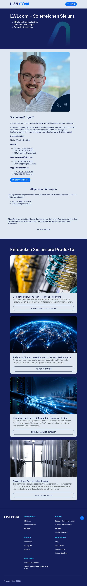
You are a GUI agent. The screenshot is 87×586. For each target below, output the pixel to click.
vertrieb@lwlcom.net (27, 153)
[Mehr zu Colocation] (43, 470)
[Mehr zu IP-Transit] (43, 345)
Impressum (59, 546)
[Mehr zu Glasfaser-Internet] (43, 407)
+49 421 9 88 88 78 (25, 161)
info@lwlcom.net (24, 204)
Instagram (28, 546)
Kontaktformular (16, 132)
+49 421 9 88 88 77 (25, 172)
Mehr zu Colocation (43, 495)
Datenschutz (60, 549)
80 (25, 148)
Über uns (27, 521)
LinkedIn (27, 549)
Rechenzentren (30, 525)
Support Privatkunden (63, 525)
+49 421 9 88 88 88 (23, 201)
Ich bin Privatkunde (20, 180)
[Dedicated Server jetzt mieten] (43, 284)
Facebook (28, 542)
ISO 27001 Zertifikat (31, 563)
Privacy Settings (61, 553)
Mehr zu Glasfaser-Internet (43, 432)
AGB (56, 542)
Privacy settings (43, 229)
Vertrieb (58, 528)
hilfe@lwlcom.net (26, 174)
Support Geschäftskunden (65, 521)
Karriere (27, 528)
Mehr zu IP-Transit (43, 369)
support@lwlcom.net (27, 164)
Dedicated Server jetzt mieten (43, 308)
